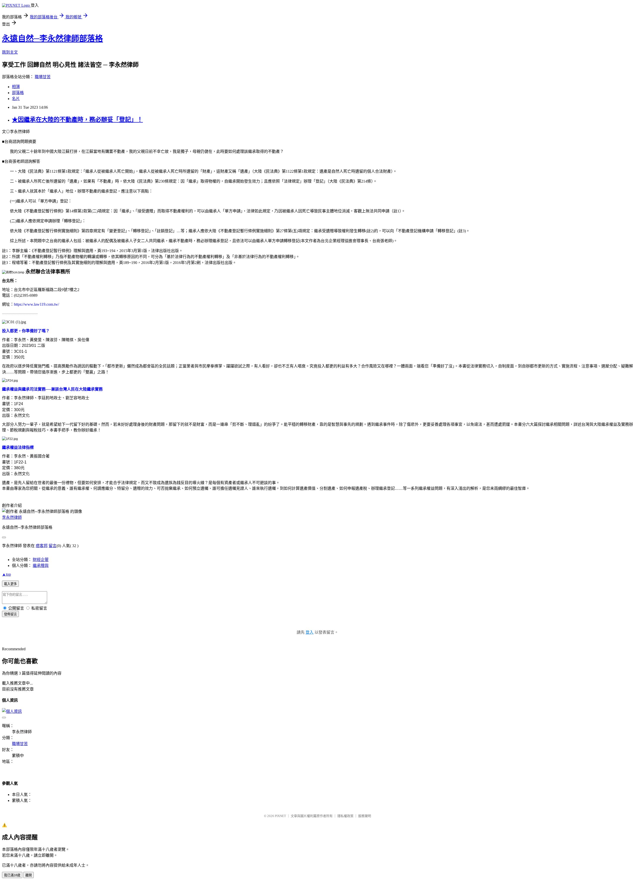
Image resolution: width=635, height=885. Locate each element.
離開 (28, 875)
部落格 (18, 93)
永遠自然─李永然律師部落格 (52, 38)
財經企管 (41, 559)
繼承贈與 (41, 565)
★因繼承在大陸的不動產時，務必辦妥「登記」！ (77, 119)
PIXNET (280, 816)
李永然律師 (12, 517)
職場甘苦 (43, 77)
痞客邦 (42, 546)
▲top (6, 574)
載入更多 (10, 584)
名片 (16, 99)
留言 (53, 546)
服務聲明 (364, 816)
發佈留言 (10, 614)
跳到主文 (10, 52)
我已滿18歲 (12, 875)
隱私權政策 (345, 816)
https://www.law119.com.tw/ (36, 304)
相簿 (16, 87)
